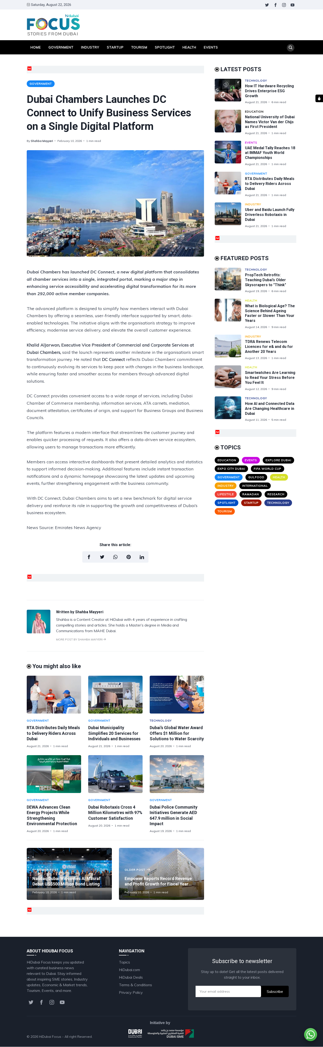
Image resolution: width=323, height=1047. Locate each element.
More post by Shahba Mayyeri (79, 639)
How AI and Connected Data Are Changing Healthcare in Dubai (269, 408)
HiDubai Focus (50, 1036)
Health (189, 47)
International (255, 485)
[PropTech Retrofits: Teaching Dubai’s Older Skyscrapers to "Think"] (230, 280)
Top (288, 1036)
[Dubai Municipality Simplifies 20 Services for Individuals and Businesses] (115, 695)
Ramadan (250, 494)
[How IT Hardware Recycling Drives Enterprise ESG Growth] (230, 91)
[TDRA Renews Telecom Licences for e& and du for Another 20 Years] (230, 347)
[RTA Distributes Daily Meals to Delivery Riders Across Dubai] (54, 695)
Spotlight (165, 47)
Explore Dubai (278, 460)
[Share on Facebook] (89, 557)
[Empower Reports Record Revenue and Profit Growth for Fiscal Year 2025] (161, 874)
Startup (115, 47)
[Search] (290, 48)
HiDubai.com (129, 969)
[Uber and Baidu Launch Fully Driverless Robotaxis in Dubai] (230, 215)
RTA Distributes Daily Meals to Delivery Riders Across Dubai (53, 733)
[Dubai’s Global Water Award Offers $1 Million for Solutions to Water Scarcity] (177, 695)
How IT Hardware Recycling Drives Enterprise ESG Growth (269, 91)
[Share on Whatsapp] (115, 557)
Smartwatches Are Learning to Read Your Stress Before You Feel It (270, 377)
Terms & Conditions (135, 984)
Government (61, 47)
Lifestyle (226, 494)
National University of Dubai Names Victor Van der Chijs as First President (270, 122)
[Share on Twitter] (102, 557)
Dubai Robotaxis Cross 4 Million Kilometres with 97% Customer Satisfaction (115, 813)
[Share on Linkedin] (141, 557)
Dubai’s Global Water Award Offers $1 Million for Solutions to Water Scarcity (177, 733)
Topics (124, 962)
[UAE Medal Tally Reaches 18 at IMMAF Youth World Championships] (230, 153)
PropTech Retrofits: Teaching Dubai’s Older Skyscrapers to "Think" (265, 280)
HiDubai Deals (131, 977)
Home (36, 47)
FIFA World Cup (267, 468)
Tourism (139, 47)
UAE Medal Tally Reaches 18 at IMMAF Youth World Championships (270, 153)
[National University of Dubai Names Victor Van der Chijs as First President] (230, 122)
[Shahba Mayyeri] (38, 632)
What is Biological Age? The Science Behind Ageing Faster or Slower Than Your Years (270, 313)
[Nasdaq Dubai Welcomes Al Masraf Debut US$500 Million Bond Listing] (69, 874)
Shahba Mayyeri (42, 141)
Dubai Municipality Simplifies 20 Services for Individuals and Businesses (114, 733)
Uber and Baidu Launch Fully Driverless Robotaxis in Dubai (269, 214)
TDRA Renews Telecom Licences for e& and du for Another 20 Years (269, 346)
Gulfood (256, 477)
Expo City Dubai (231, 468)
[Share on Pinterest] (128, 557)
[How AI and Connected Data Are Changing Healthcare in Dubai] (230, 409)
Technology (161, 720)
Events (211, 47)
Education (254, 111)
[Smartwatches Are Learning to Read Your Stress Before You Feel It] (230, 378)
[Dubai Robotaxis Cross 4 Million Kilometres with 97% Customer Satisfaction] (115, 774)
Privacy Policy (131, 992)
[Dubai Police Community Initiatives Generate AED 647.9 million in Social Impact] (177, 774)
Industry (90, 47)
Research (275, 494)
